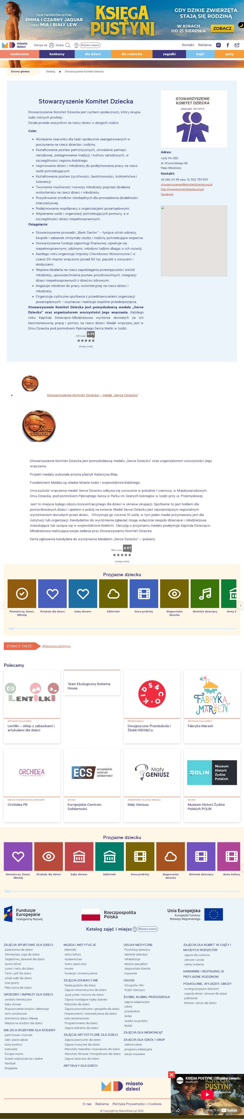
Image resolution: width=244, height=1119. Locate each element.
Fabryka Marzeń (200, 726)
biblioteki (70, 949)
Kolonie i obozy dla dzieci (200, 1003)
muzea (71, 799)
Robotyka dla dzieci (77, 1004)
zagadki (169, 54)
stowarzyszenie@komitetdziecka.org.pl (186, 184)
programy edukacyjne (138, 1049)
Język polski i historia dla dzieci (84, 994)
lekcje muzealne (134, 1054)
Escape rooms (14, 1054)
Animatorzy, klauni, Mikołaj (144, 799)
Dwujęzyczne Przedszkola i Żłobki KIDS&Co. (149, 728)
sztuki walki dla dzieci (18, 978)
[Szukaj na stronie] (63, 45)
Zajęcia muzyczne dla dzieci (82, 1044)
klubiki (128, 1025)
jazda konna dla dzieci (19, 949)
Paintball (10, 1063)
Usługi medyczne (138, 945)
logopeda (130, 973)
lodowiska (11, 1049)
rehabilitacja (132, 959)
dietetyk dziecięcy (136, 954)
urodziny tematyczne (18, 999)
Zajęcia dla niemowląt (143, 1032)
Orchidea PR (17, 805)
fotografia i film (134, 985)
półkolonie (190, 998)
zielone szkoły (133, 1044)
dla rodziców (131, 54)
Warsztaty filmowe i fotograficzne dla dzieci (92, 1054)
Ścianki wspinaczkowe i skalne (24, 1058)
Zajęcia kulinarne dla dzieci (81, 1028)
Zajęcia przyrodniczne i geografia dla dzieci (92, 1009)
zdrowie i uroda (194, 960)
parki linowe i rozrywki (18, 1035)
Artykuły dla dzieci (20, 721)
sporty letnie (13, 964)
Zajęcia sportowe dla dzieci (28, 945)
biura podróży (13, 1044)
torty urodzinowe (16, 1013)
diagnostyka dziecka (137, 968)
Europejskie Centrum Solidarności (84, 807)
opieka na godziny (136, 1021)
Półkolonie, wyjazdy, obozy (207, 984)
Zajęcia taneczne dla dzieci (82, 1058)
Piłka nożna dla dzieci (18, 987)
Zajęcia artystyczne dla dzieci (91, 1035)
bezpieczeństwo (58, 646)
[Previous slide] (3, 605)
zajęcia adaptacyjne (137, 1002)
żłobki (128, 1016)
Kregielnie (11, 1068)
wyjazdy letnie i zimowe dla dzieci (205, 993)
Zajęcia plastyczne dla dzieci (83, 1039)
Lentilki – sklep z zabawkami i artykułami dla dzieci (31, 728)
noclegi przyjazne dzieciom (201, 989)
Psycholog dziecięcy (137, 949)
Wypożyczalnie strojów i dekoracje (27, 1009)
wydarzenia (19, 54)
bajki (200, 54)
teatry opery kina (75, 964)
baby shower (13, 1004)
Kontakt (188, 45)
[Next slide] (240, 605)
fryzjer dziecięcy (134, 990)
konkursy (57, 54)
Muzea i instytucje (80, 945)
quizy (229, 54)
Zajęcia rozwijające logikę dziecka (86, 999)
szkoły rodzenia (194, 964)
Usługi (129, 980)
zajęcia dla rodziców (197, 955)
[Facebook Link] (228, 45)
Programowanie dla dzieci (81, 1023)
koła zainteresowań (77, 1018)
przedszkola (136, 721)
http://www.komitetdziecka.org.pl (182, 189)
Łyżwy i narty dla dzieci (19, 968)
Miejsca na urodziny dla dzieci (23, 1023)
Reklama (204, 45)
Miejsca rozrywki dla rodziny (26, 799)
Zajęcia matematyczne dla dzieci (86, 990)
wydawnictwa (73, 959)
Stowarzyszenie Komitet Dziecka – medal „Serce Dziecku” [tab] (92, 395)
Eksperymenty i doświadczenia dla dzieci (91, 1013)
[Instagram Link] (218, 45)
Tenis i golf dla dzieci (18, 973)
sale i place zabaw (16, 1039)
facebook (167, 194)
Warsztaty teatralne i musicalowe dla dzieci (92, 1049)
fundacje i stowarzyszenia (81, 973)
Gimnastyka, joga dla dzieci (22, 954)
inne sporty (12, 983)
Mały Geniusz (138, 805)
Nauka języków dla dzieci (80, 985)
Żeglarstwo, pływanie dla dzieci (25, 959)
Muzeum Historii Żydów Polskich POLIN (206, 807)
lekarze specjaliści (135, 964)
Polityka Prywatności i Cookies (136, 1104)
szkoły (128, 1006)
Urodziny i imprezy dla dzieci (28, 994)
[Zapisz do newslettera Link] (237, 45)
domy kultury (73, 954)
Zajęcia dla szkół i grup (144, 1039)
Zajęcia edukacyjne (81, 980)
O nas (87, 1104)
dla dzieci (93, 54)
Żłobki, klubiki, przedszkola (147, 997)
